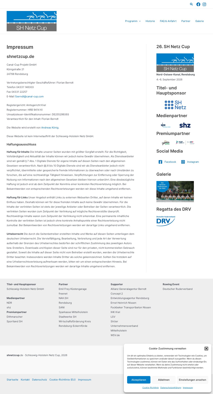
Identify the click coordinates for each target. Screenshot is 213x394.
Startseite (12, 379)
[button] (206, 348)
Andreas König (49, 127)
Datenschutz (39, 379)
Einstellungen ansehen (192, 379)
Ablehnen (164, 379)
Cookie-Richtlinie (150, 387)
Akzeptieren (138, 379)
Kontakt (25, 379)
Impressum (188, 387)
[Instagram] (204, 4)
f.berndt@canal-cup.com (29, 96)
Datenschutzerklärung (170, 387)
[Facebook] (198, 4)
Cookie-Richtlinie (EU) (62, 379)
